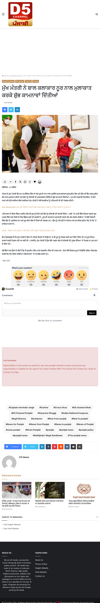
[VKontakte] (67, 446)
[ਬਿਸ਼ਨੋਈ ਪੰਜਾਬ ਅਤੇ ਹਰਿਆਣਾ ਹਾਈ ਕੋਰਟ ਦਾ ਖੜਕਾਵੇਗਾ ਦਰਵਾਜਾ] (50, 490)
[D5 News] (20, 14)
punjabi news (21, 435)
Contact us (40, 576)
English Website (41, 568)
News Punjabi (33, 430)
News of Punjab (86, 424)
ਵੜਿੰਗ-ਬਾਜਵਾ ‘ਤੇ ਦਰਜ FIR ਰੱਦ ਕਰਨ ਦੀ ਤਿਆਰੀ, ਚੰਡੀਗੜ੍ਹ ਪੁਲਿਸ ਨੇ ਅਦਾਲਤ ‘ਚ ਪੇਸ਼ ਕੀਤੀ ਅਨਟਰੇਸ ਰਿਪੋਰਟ (16, 503)
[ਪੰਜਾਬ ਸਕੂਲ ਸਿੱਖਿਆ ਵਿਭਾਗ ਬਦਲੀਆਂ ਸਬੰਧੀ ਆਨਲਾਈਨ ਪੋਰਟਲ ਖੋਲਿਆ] (83, 490)
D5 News (24, 457)
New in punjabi (80, 418)
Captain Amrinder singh (22, 407)
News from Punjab (39, 424)
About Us (39, 560)
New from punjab (57, 418)
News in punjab (63, 424)
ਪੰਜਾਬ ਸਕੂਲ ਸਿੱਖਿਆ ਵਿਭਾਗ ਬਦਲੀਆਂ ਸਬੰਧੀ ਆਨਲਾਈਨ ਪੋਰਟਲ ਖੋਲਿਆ (81, 502)
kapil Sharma (19, 418)
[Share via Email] (73, 446)
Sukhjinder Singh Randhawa (48, 435)
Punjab (35, 81)
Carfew (44, 407)
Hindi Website (41, 572)
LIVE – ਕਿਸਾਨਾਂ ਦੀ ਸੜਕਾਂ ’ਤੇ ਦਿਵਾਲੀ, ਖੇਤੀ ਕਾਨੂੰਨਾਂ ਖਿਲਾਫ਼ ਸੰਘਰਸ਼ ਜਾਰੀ (28, 230)
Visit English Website (12, 524)
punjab (50, 430)
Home (6, 76)
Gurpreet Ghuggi (47, 413)
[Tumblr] (48, 446)
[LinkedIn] (17, 109)
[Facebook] (4, 109)
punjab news (66, 430)
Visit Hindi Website (11, 529)
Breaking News (16, 76)
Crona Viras (61, 407)
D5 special (20, 81)
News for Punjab (15, 424)
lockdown (37, 418)
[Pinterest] (54, 446)
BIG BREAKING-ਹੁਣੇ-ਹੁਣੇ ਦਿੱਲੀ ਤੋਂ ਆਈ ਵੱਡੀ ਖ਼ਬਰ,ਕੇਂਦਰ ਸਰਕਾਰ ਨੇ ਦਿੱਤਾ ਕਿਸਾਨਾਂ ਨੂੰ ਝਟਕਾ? (36, 207)
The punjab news (78, 435)
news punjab (13, 430)
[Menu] (3, 15)
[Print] (79, 446)
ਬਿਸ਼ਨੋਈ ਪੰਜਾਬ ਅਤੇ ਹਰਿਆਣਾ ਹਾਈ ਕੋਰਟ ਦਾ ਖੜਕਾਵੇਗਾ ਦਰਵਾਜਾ (49, 502)
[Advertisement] (50, 49)
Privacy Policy (41, 564)
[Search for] (96, 15)
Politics (28, 81)
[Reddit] (60, 446)
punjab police (86, 430)
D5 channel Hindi (82, 407)
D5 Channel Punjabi (22, 413)
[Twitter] (11, 109)
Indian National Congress (75, 413)
